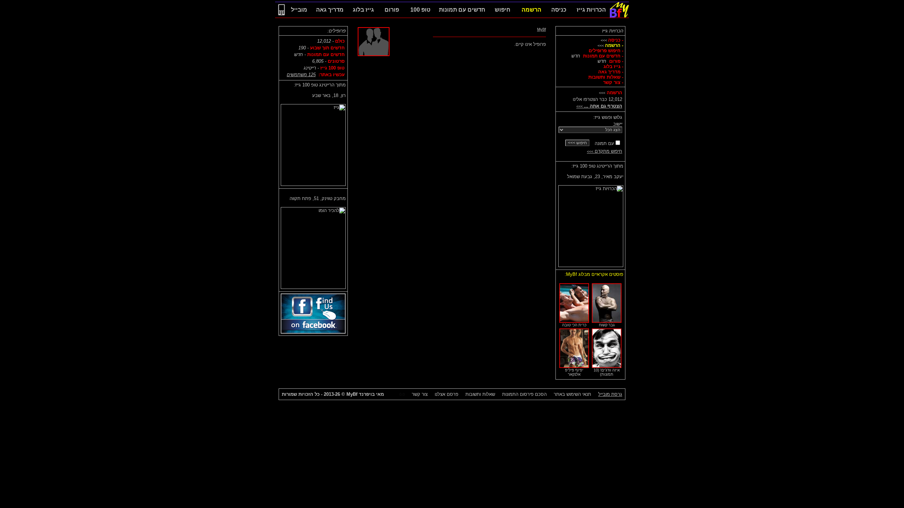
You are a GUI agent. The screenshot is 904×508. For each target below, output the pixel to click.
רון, (329, 95)
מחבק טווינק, (318, 198)
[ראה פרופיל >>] (590, 224)
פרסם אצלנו (446, 394)
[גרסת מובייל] (281, 16)
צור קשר (420, 394)
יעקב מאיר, (595, 176)
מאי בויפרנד (365, 394)
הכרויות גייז (612, 31)
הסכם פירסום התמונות (524, 394)
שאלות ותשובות (480, 394)
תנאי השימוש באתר (572, 394)
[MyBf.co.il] (619, 16)
